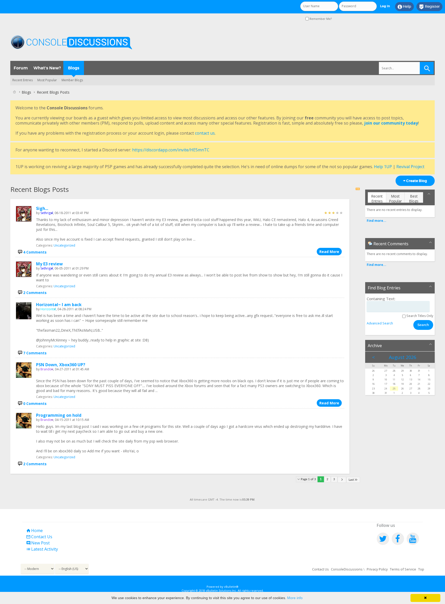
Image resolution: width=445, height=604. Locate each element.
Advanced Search (380, 323)
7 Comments (35, 352)
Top (421, 569)
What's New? (47, 68)
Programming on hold (58, 415)
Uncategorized (64, 245)
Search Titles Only (419, 316)
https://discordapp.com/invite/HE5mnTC (170, 150)
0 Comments (35, 403)
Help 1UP (383, 166)
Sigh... (42, 208)
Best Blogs (413, 198)
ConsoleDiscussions (347, 569)
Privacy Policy (377, 569)
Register (429, 6)
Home (34, 530)
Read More (329, 251)
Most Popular (47, 80)
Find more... (376, 220)
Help (404, 6)
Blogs (73, 68)
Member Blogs (72, 80)
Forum (21, 68)
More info (295, 598)
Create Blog (415, 180)
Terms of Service (403, 569)
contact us (205, 133)
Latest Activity (42, 549)
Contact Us (39, 537)
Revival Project (410, 166)
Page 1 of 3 (308, 479)
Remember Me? (320, 19)
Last (351, 479)
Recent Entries (22, 80)
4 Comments (35, 252)
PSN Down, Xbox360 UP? (60, 365)
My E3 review (49, 264)
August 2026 (402, 357)
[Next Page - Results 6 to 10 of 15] (342, 480)
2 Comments (35, 292)
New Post (38, 543)
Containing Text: (381, 298)
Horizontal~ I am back (59, 304)
